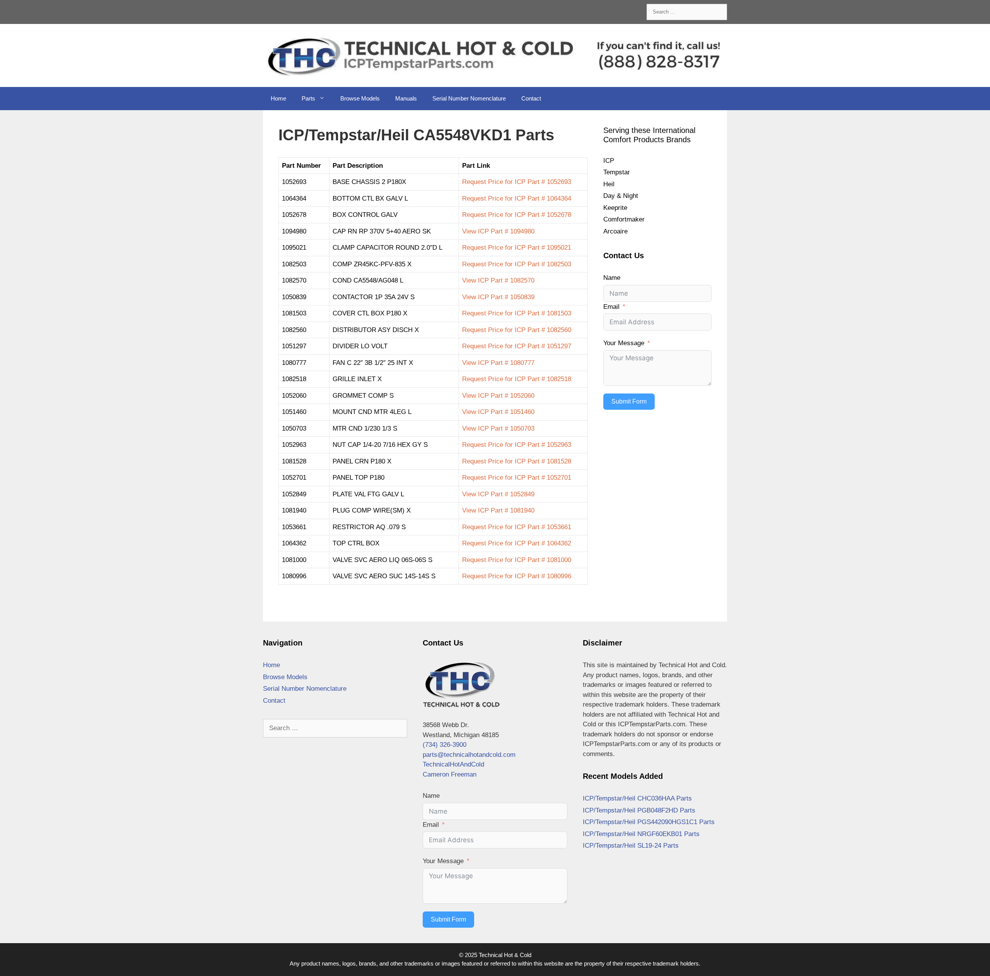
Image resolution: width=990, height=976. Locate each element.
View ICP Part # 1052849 (498, 494)
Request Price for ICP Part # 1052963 (516, 444)
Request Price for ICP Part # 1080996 (516, 576)
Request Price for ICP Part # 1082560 (516, 330)
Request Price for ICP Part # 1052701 (516, 477)
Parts (308, 98)
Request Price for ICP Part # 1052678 (516, 214)
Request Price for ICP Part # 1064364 (516, 198)
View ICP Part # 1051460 (498, 412)
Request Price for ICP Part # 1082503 (516, 264)
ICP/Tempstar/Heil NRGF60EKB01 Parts (641, 834)
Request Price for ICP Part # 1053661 (516, 527)
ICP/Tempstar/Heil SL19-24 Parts (631, 845)
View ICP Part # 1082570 (498, 280)
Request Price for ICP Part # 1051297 (516, 346)
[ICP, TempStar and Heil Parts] (495, 55)
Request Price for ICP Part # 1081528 (516, 461)
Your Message (623, 343)
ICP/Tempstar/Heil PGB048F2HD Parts (639, 810)
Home (278, 98)
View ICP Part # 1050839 (498, 297)
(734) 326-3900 (444, 744)
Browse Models (360, 98)
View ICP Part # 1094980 (498, 231)
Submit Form (629, 401)
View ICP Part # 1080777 (498, 362)
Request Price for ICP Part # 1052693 (516, 182)
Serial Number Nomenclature (469, 98)
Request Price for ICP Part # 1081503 (516, 313)
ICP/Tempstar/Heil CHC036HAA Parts (637, 798)
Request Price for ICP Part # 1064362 (516, 543)
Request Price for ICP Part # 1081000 (516, 560)
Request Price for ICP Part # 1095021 (516, 247)
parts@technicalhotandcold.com (469, 754)
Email (611, 306)
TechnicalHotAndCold (453, 764)
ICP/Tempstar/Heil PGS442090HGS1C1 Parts (649, 822)
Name (611, 277)
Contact (531, 98)
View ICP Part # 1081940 (498, 510)
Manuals (406, 98)
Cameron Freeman (449, 774)
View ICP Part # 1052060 (498, 395)
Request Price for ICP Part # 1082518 (516, 379)
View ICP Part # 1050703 (498, 428)
